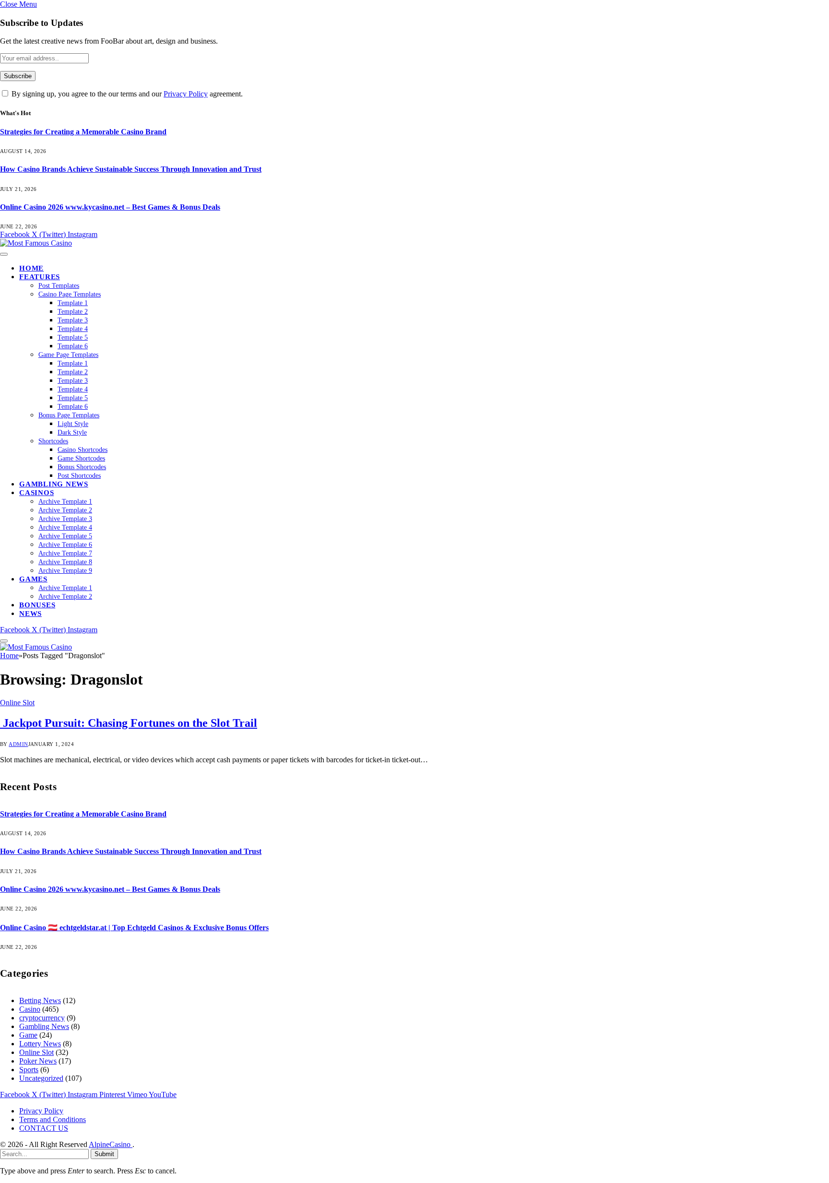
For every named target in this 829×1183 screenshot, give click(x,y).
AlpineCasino (110, 1144)
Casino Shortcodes (82, 449)
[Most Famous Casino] (36, 243)
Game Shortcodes (81, 458)
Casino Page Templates (69, 294)
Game (28, 1035)
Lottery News (40, 1044)
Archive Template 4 (65, 527)
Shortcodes (53, 441)
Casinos (36, 493)
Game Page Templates (68, 354)
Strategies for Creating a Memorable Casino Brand (83, 132)
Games (33, 579)
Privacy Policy (186, 94)
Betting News (40, 1000)
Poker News (38, 1061)
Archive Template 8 (65, 562)
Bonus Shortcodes (82, 467)
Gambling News (53, 484)
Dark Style (72, 432)
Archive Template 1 (65, 501)
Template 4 (73, 328)
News (30, 613)
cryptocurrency (42, 1018)
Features (39, 277)
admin (18, 744)
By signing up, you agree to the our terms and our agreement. (126, 94)
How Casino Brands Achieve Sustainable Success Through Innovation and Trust (130, 169)
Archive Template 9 (65, 570)
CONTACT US (43, 1128)
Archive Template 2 (65, 510)
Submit (104, 1154)
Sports (28, 1069)
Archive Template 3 (65, 518)
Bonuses (37, 605)
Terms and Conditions (52, 1119)
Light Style (73, 423)
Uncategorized (41, 1078)
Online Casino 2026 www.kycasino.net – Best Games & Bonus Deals (110, 207)
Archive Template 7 (65, 553)
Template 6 (73, 346)
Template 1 (73, 303)
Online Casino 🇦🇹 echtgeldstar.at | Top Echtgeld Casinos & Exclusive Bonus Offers (134, 927)
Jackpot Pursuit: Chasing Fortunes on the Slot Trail (128, 723)
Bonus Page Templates (68, 415)
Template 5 (73, 337)
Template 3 (73, 320)
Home (31, 268)
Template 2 (73, 311)
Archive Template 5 (65, 536)
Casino (29, 1009)
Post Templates (58, 285)
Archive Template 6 (65, 544)
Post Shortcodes (79, 475)
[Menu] (4, 254)
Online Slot (17, 702)
